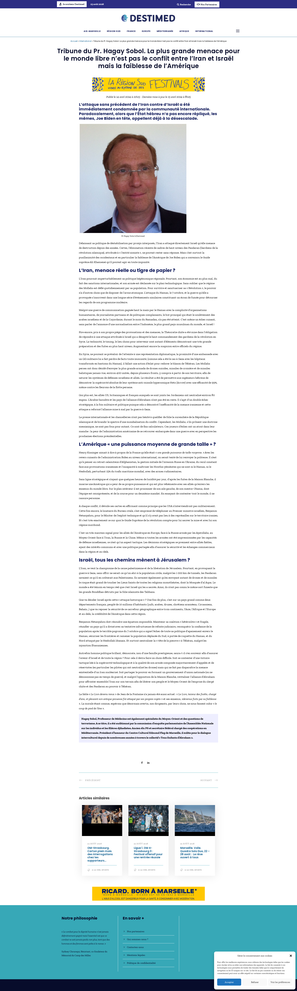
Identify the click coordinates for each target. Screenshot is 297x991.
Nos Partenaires (209, 4)
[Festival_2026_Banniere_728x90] (148, 84)
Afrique (184, 31)
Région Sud (114, 31)
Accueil (74, 41)
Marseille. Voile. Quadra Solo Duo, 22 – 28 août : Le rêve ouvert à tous (195, 852)
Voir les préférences (280, 982)
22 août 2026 (94, 844)
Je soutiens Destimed (73, 4)
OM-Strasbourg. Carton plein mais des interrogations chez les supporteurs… (100, 854)
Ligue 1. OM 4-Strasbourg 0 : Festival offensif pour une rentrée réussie (148, 852)
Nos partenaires (135, 931)
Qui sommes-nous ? (137, 939)
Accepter (229, 982)
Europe (146, 31)
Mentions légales (136, 955)
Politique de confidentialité (141, 962)
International (204, 31)
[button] (290, 955)
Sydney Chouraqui (71, 951)
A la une (96, 870)
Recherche (185, 4)
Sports (105, 870)
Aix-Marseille (92, 31)
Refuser (255, 982)
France (131, 31)
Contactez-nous (135, 947)
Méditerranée (165, 31)
